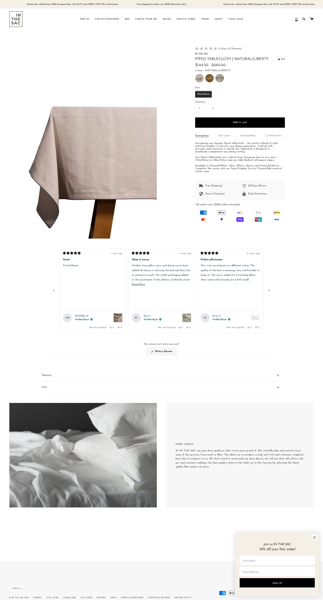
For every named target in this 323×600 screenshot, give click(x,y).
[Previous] (53, 290)
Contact (37, 598)
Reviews (101, 598)
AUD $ (16, 588)
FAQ (44, 387)
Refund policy (183, 598)
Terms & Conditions (132, 598)
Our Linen (224, 135)
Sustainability (248, 135)
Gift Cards (86, 598)
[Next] (269, 290)
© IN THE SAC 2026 (19, 598)
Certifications (274, 135)
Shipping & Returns (159, 598)
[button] (218, 49)
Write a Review (165, 352)
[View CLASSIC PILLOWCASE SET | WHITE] (255, 317)
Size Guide (53, 598)
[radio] (199, 78)
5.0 (283, 59)
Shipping (46, 375)
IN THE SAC (201, 54)
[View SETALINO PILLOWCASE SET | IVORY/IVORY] (186, 317)
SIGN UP (277, 583)
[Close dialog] (314, 537)
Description (202, 135)
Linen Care (69, 598)
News (113, 598)
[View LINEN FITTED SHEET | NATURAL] (117, 317)
